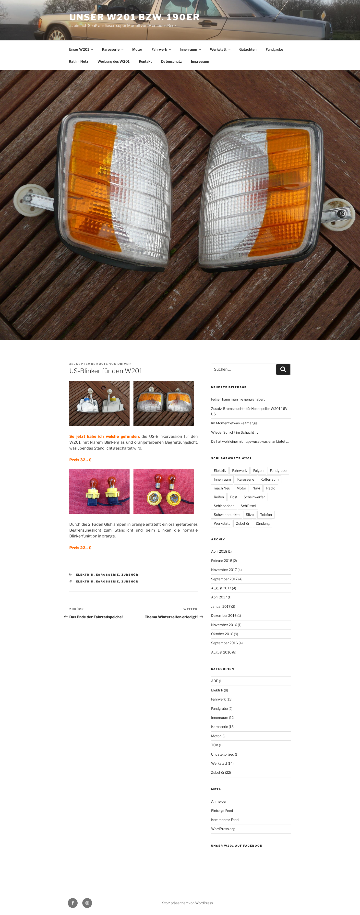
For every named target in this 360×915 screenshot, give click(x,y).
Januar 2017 (220, 606)
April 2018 (219, 551)
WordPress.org (223, 829)
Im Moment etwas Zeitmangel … (236, 423)
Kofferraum (270, 479)
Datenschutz (171, 61)
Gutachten (247, 49)
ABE (214, 681)
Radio (270, 488)
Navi (256, 488)
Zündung (263, 523)
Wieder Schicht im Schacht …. (234, 432)
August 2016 (221, 652)
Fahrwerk (159, 49)
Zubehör (130, 574)
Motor (137, 49)
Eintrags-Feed (222, 810)
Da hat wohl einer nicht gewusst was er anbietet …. (250, 441)
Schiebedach (224, 506)
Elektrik (85, 574)
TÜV (214, 745)
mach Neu (222, 488)
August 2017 (221, 588)
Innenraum (188, 49)
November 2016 (224, 625)
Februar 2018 (221, 561)
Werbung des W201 (113, 61)
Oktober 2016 (222, 634)
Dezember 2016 (224, 615)
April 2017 (219, 597)
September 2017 (224, 579)
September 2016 (224, 643)
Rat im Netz (78, 61)
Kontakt (145, 61)
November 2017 (224, 570)
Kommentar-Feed (225, 820)
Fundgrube (274, 49)
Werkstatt (218, 49)
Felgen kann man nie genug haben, (238, 399)
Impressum (200, 61)
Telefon (266, 514)
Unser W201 (79, 49)
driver (124, 364)
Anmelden (219, 801)
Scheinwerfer (254, 497)
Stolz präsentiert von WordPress (187, 903)
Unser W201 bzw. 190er (134, 17)
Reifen (219, 497)
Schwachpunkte (227, 514)
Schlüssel (248, 506)
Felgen (258, 470)
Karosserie (111, 49)
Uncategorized (222, 754)
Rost (233, 497)
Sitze (250, 514)
